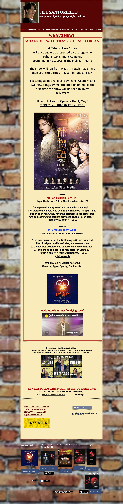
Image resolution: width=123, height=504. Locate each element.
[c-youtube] (42, 481)
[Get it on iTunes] (49, 473)
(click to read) (62, 256)
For (29, 388)
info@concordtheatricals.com (53, 394)
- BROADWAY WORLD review (62, 219)
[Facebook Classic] (40, 481)
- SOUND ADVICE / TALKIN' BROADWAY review (62, 253)
